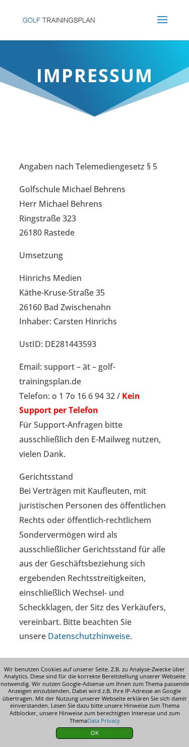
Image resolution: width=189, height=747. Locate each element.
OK (95, 732)
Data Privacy (103, 720)
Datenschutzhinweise (89, 636)
